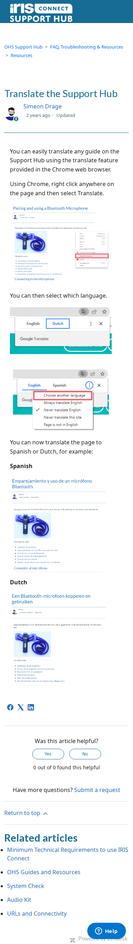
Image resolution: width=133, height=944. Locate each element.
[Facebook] (10, 707)
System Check (25, 886)
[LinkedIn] (31, 707)
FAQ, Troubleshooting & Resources (86, 47)
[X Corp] (20, 707)
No (85, 754)
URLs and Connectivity (37, 913)
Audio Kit (19, 900)
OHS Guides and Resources (44, 872)
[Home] (41, 12)
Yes (48, 754)
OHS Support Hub (23, 47)
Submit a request (97, 790)
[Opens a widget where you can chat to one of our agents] (106, 931)
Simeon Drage (42, 106)
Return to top (23, 813)
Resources (21, 55)
